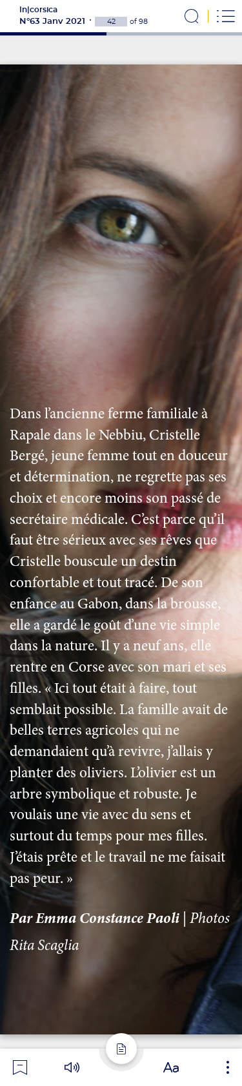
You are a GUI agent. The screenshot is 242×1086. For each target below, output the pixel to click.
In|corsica (38, 10)
